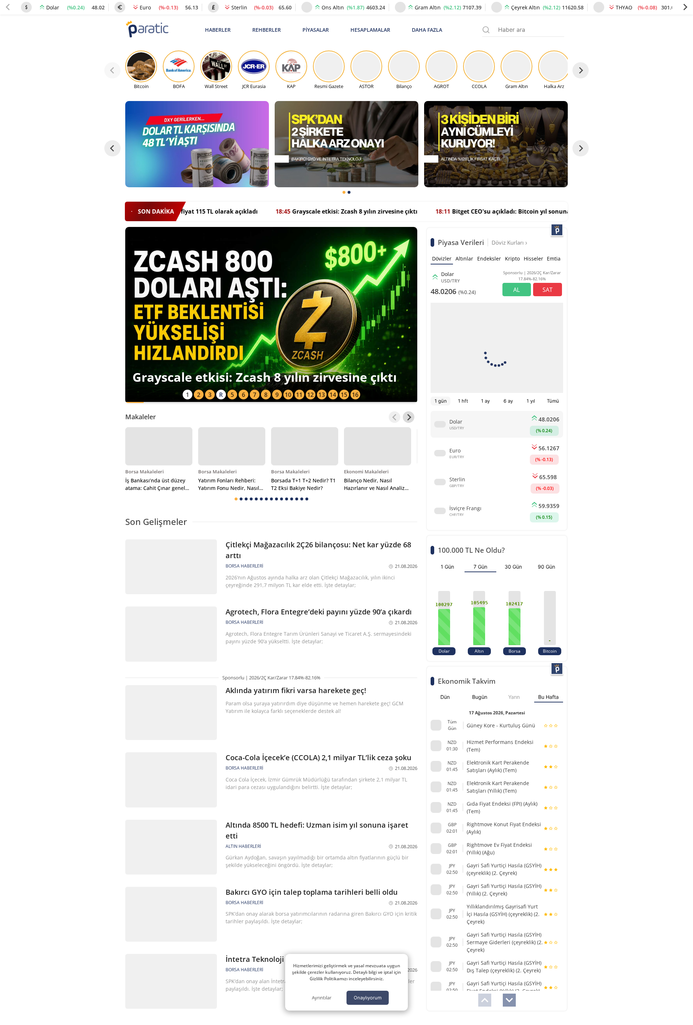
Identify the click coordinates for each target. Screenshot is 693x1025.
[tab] (344, 192)
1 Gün (447, 567)
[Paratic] (147, 29)
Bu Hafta (548, 697)
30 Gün (513, 567)
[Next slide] (685, 7)
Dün (445, 697)
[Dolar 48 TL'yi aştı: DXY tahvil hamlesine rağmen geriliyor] (197, 144)
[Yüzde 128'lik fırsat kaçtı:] (496, 144)
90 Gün (546, 567)
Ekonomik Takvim (467, 681)
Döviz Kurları (508, 242)
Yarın (514, 697)
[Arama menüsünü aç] (486, 30)
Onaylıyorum (368, 997)
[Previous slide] (8, 7)
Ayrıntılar (321, 997)
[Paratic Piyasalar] (557, 230)
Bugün (479, 697)
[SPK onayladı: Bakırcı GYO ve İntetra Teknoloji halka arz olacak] (346, 144)
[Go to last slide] (112, 148)
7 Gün (480, 567)
